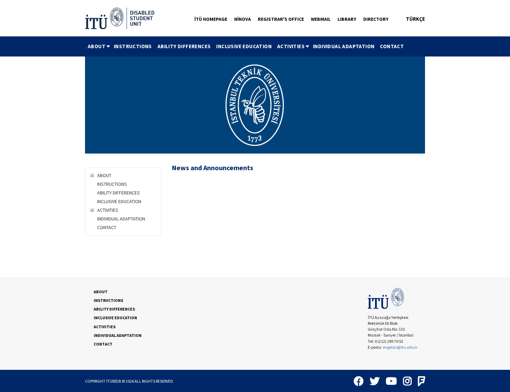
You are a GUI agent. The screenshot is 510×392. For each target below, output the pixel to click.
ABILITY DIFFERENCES (184, 46)
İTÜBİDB (113, 381)
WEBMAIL (321, 19)
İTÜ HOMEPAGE (210, 19)
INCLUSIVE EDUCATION (244, 46)
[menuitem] (98, 46)
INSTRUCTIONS (133, 46)
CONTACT (392, 46)
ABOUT (96, 46)
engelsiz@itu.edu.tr (400, 347)
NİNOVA (242, 19)
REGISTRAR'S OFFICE (281, 19)
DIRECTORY (376, 19)
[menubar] (246, 46)
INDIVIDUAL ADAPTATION (343, 46)
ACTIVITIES (291, 46)
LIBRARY (347, 19)
